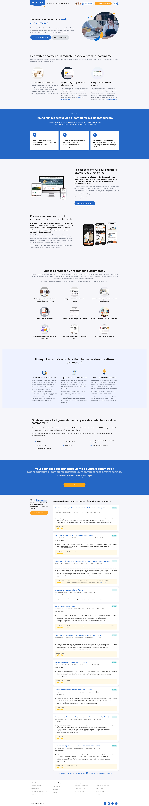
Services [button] (49, 3)
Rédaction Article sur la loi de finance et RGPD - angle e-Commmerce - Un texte (82, 561)
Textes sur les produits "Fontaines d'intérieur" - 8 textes (73, 690)
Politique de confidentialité (38, 794)
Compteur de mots (79, 791)
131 (87, 773)
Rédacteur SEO (56, 789)
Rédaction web (56, 792)
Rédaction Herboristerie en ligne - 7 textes (69, 590)
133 (92, 773)
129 (81, 773)
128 (79, 773)
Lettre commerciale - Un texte (65, 606)
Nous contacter (99, 788)
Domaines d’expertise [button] (61, 3)
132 (89, 773)
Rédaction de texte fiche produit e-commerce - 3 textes (74, 536)
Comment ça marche (37, 785)
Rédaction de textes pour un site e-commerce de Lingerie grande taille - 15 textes (82, 717)
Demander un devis (60, 37)
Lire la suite (103, 582)
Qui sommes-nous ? (36, 788)
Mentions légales (36, 797)
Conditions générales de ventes (39, 791)
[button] (116, 3)
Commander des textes (40, 37)
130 (84, 773)
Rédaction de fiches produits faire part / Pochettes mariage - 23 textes (79, 635)
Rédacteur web (56, 786)
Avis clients (98, 794)
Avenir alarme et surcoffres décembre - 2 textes (71, 662)
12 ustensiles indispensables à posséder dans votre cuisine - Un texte (78, 746)
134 (94, 773)
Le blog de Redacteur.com (80, 788)
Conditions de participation (102, 785)
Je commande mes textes (74, 485)
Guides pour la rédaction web (81, 785)
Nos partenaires (100, 791)
